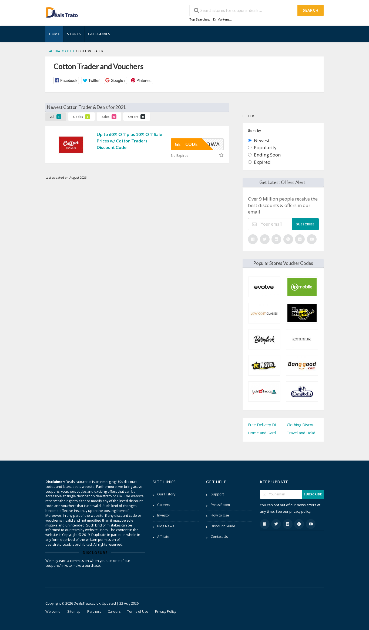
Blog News (165, 526)
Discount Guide (223, 526)
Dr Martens (221, 19)
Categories (99, 33)
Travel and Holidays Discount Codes (302, 432)
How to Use (220, 515)
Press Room (220, 504)
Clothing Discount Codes (302, 424)
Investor (163, 515)
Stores (74, 33)
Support (217, 494)
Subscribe (305, 224)
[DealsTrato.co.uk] (61, 12)
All (55, 117)
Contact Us (219, 536)
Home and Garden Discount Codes (263, 432)
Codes (80, 117)
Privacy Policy (165, 611)
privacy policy (299, 511)
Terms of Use (137, 611)
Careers (163, 504)
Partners (94, 611)
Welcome (53, 611)
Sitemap (73, 611)
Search (310, 10)
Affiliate (163, 536)
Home (54, 33)
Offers (136, 117)
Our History (166, 494)
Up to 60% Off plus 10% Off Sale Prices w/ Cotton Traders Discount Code (129, 141)
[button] (66, 80)
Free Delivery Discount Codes (263, 424)
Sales (108, 117)
